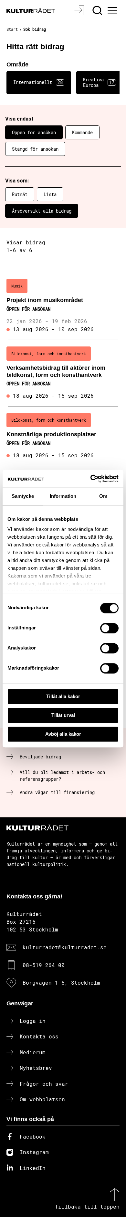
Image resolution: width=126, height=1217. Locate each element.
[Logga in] (80, 10)
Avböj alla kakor (63, 734)
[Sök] (98, 10)
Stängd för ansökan (35, 149)
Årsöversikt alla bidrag (41, 211)
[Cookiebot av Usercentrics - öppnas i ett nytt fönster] (91, 478)
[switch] (109, 628)
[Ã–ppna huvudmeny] (113, 10)
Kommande (82, 132)
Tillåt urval (63, 715)
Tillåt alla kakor (63, 696)
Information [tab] (63, 496)
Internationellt (38, 82)
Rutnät (19, 194)
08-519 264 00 (44, 965)
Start (12, 29)
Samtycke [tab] (23, 496)
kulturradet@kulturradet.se (65, 947)
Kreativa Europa (98, 82)
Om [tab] (103, 496)
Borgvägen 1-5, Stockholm (61, 982)
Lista (50, 194)
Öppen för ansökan (34, 132)
